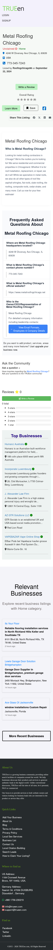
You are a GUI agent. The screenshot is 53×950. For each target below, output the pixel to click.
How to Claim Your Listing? (16, 855)
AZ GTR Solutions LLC (17, 515)
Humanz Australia (15, 444)
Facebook (7, 928)
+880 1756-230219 (14, 899)
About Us (7, 821)
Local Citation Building (13, 848)
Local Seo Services (12, 836)
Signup (6, 20)
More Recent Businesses (26, 736)
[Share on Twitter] (39, 117)
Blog (4, 825)
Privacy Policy (9, 832)
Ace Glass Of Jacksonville (19, 702)
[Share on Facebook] (34, 117)
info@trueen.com (13, 906)
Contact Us (8, 844)
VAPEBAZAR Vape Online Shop (22, 536)
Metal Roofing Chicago (37, 371)
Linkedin (6, 935)
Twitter (5, 932)
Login (5, 15)
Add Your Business (12, 817)
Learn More (11, 108)
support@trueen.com (15, 909)
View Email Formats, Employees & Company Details (28, 329)
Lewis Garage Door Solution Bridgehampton (20, 662)
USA (8, 57)
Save (31, 108)
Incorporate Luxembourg (18, 469)
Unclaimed (9, 48)
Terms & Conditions (12, 828)
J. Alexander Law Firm (17, 493)
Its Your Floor (12, 623)
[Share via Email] (50, 117)
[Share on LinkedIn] (44, 117)
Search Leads (9, 851)
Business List (9, 840)
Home (22, 48)
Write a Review (26, 87)
